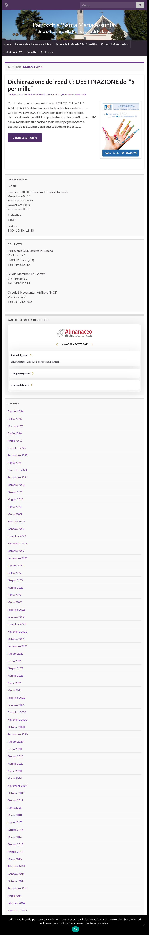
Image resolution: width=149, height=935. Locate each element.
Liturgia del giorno (74, 373)
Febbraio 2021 (16, 697)
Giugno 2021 (15, 668)
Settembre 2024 (18, 477)
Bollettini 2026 (13, 52)
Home (7, 44)
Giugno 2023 (15, 492)
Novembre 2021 (17, 631)
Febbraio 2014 (16, 903)
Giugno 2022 (15, 580)
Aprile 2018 (15, 807)
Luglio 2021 (15, 660)
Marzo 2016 (15, 837)
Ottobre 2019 (16, 793)
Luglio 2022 (15, 572)
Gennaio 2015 (16, 873)
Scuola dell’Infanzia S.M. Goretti (75, 44)
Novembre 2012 (17, 910)
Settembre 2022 (18, 558)
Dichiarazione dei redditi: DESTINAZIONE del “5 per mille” (71, 85)
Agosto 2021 (15, 653)
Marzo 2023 (15, 514)
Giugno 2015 (15, 844)
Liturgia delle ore (74, 385)
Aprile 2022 (15, 594)
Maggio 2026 (15, 426)
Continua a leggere (25, 137)
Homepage (68, 94)
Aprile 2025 (15, 462)
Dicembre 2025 (17, 448)
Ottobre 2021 (16, 638)
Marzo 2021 (15, 690)
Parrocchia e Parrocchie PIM (32, 44)
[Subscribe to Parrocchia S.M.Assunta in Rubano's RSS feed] (6, 4)
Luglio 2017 (15, 822)
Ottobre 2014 (16, 881)
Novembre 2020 (17, 719)
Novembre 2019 (17, 785)
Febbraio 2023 (16, 521)
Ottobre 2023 (16, 484)
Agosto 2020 (15, 741)
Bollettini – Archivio (39, 52)
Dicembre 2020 (17, 712)
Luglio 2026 (15, 418)
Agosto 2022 (15, 565)
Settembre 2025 (18, 455)
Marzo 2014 (15, 895)
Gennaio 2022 (16, 616)
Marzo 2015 (15, 859)
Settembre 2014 (18, 888)
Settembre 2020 (18, 734)
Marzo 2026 (15, 440)
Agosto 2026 (15, 411)
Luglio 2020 (15, 749)
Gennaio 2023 (16, 528)
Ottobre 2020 (16, 727)
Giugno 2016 (15, 829)
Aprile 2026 (15, 433)
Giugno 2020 (15, 756)
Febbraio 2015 (16, 866)
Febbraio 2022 (16, 609)
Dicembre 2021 (17, 624)
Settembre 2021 (18, 646)
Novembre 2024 (17, 470)
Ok (75, 929)
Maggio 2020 (15, 763)
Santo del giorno (74, 358)
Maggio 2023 (15, 499)
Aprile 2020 (15, 771)
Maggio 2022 (15, 587)
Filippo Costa (16, 94)
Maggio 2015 (15, 851)
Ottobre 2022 (16, 550)
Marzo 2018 (15, 815)
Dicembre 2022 (17, 536)
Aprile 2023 (15, 506)
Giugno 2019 (15, 800)
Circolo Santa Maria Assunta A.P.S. (43, 94)
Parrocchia (80, 94)
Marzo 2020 (15, 778)
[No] (144, 925)
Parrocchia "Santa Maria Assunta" (74, 25)
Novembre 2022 (17, 543)
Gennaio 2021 (16, 705)
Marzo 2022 (15, 602)
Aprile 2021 (15, 682)
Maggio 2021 (15, 675)
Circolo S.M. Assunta (114, 44)
